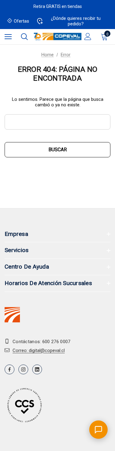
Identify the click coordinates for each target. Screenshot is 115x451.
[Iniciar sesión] (87, 36)
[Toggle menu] (8, 36)
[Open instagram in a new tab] (23, 369)
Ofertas (21, 21)
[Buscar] (24, 36)
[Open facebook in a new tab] (9, 369)
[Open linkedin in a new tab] (37, 369)
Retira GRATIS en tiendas (57, 6)
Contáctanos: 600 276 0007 (42, 341)
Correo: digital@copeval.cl (39, 350)
